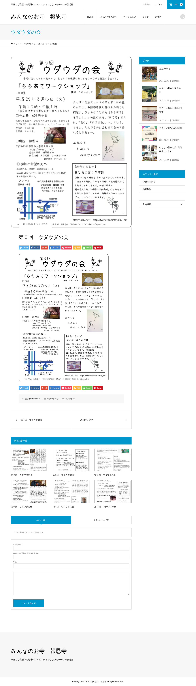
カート (177, 4)
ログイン (158, 4)
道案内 (158, 16)
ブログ (145, 16)
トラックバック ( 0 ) (101, 520)
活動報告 (147, 189)
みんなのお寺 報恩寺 (39, 16)
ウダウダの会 (41, 224)
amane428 (35, 398)
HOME (90, 16)
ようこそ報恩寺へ (108, 16)
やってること (129, 16)
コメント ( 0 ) (41, 520)
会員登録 (146, 4)
